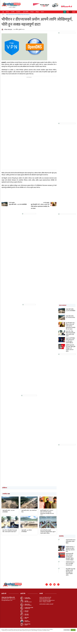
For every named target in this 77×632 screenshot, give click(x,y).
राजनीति (12, 12)
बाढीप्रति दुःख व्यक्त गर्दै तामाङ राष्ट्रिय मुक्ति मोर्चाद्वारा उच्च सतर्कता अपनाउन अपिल (70, 348)
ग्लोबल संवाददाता (8, 30)
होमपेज (3, 14)
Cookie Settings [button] (66, 630)
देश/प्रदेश (18, 12)
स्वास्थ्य (42, 12)
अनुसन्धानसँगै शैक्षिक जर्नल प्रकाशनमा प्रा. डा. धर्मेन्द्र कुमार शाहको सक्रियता (70, 340)
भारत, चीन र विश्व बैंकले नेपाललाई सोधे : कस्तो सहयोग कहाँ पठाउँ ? (9, 531)
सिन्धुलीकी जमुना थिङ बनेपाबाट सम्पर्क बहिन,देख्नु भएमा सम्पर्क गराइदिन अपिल (70, 572)
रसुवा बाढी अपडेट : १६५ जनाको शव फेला (28, 511)
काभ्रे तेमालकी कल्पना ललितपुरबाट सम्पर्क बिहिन (70, 541)
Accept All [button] (73, 630)
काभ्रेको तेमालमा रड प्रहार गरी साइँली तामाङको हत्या (70, 563)
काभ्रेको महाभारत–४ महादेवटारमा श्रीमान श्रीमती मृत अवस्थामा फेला (70, 549)
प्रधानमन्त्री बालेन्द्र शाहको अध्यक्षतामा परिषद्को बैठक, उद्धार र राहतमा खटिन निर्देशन (48, 531)
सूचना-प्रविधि (25, 12)
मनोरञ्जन (32, 12)
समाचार (7, 12)
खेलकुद (37, 12)
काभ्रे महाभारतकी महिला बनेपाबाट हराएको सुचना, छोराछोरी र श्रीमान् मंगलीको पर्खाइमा (70, 557)
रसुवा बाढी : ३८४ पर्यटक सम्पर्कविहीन (26, 531)
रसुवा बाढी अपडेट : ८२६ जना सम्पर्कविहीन (8, 511)
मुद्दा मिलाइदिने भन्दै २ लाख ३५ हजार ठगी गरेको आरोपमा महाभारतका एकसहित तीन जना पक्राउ (47, 512)
